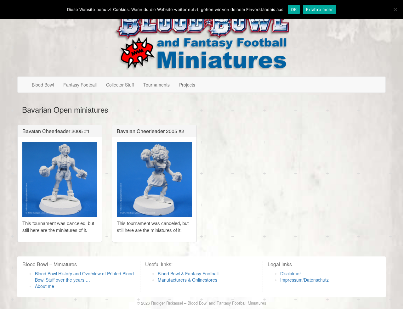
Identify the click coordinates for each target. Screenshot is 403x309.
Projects (187, 84)
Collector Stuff (120, 84)
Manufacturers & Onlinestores (187, 280)
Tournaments (156, 84)
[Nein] (395, 9)
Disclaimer (290, 273)
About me (44, 286)
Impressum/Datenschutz (304, 280)
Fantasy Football (80, 84)
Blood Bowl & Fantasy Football (188, 273)
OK (294, 9)
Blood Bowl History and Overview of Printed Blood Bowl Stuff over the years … (84, 276)
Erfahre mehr (319, 9)
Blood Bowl (43, 84)
